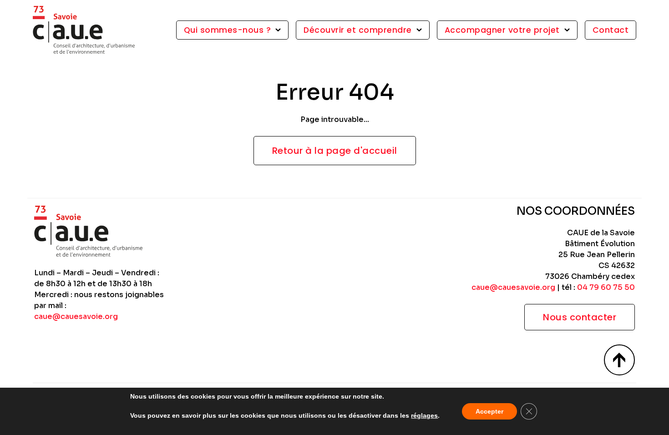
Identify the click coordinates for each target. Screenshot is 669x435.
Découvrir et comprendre (358, 30)
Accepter (489, 411)
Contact (611, 30)
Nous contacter (579, 317)
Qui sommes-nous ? (227, 30)
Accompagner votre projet (502, 30)
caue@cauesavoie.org (76, 316)
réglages (424, 415)
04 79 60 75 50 (606, 287)
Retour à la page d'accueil (334, 150)
